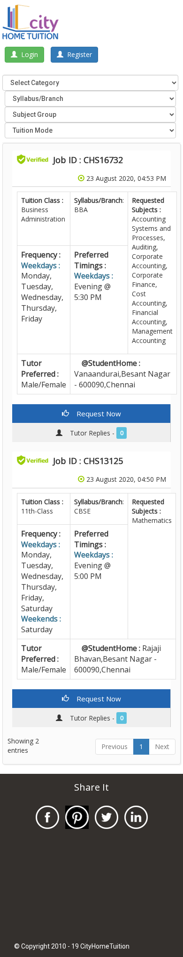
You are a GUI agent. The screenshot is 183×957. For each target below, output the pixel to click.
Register (77, 54)
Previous (114, 746)
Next (162, 746)
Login (27, 54)
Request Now (95, 413)
